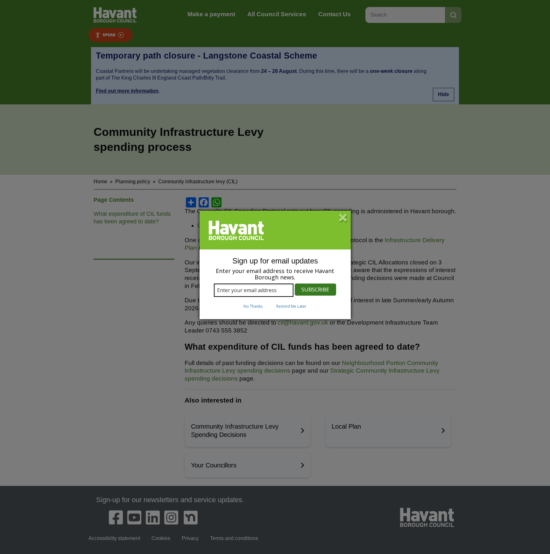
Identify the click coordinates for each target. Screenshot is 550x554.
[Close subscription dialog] (343, 218)
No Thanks (253, 306)
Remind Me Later (291, 306)
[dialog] (275, 265)
